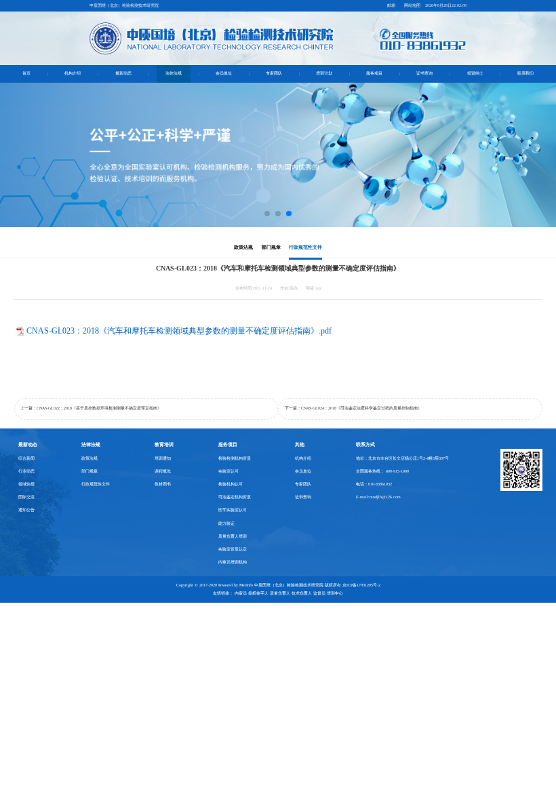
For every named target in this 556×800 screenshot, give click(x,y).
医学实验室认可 (232, 510)
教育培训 (164, 444)
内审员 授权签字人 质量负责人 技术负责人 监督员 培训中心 (289, 593)
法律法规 (173, 73)
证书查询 (424, 73)
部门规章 (271, 247)
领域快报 (26, 484)
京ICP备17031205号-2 (361, 585)
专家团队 (274, 73)
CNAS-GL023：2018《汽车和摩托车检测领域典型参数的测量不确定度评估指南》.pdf (179, 331)
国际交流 (26, 497)
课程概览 (163, 471)
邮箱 (391, 5)
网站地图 (412, 5)
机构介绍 (72, 73)
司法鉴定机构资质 (234, 497)
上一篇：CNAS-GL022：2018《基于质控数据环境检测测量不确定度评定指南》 (90, 408)
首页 (26, 73)
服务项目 (374, 73)
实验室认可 (228, 471)
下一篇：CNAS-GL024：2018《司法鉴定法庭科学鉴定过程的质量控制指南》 (353, 408)
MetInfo (246, 585)
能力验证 (226, 523)
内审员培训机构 (232, 562)
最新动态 (123, 73)
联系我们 (525, 73)
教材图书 (163, 484)
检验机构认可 (230, 484)
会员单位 (224, 73)
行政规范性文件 (305, 247)
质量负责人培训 (232, 536)
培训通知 (163, 458)
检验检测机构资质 (234, 458)
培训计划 (324, 73)
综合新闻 (26, 458)
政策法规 (243, 247)
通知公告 (26, 510)
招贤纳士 (475, 73)
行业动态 (26, 471)
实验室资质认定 (232, 549)
